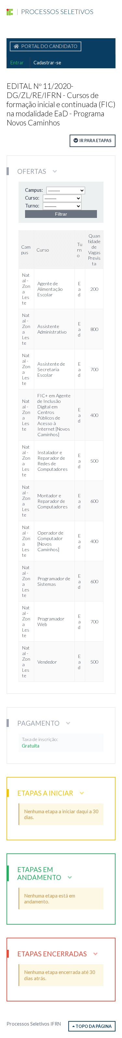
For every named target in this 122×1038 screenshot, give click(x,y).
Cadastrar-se (47, 62)
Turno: (32, 205)
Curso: (32, 198)
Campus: (34, 190)
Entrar (17, 62)
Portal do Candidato (48, 46)
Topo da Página (93, 1026)
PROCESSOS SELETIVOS (54, 11)
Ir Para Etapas (95, 140)
